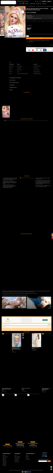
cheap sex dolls (4, 465)
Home (27, 6)
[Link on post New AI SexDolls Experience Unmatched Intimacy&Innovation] (33, 421)
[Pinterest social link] (45, 456)
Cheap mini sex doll (17, 461)
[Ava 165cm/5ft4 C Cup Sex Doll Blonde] (26, 360)
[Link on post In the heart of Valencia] (8, 421)
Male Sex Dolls (4, 464)
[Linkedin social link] (46, 456)
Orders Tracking (28, 459)
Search (49, 324)
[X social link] (43, 456)
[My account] (37, 1)
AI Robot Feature (17, 459)
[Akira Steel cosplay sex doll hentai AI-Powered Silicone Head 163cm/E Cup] (6, 360)
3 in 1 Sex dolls (16, 460)
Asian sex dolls (4, 460)
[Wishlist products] (36, 1)
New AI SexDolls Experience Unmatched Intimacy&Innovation (33, 444)
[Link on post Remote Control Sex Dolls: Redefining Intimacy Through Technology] (20, 421)
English (44, 1)
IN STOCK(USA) (47, 40)
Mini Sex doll (4, 455)
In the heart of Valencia (7, 445)
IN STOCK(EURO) (43, 40)
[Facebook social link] (42, 456)
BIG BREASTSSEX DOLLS (32, 6)
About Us (16, 455)
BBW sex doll (4, 459)
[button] (3, 35)
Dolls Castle (33, 349)
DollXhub (36, 349)
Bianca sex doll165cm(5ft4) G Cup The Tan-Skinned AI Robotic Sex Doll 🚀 (45, 389)
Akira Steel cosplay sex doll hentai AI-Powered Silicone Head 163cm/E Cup (6, 389)
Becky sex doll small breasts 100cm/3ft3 (10, 2)
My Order (27, 455)
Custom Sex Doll (4, 461)
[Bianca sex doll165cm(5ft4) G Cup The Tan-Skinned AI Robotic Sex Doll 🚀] (46, 360)
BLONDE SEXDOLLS (38, 40)
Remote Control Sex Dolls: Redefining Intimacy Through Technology (20, 444)
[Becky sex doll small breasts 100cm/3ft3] (36, 340)
